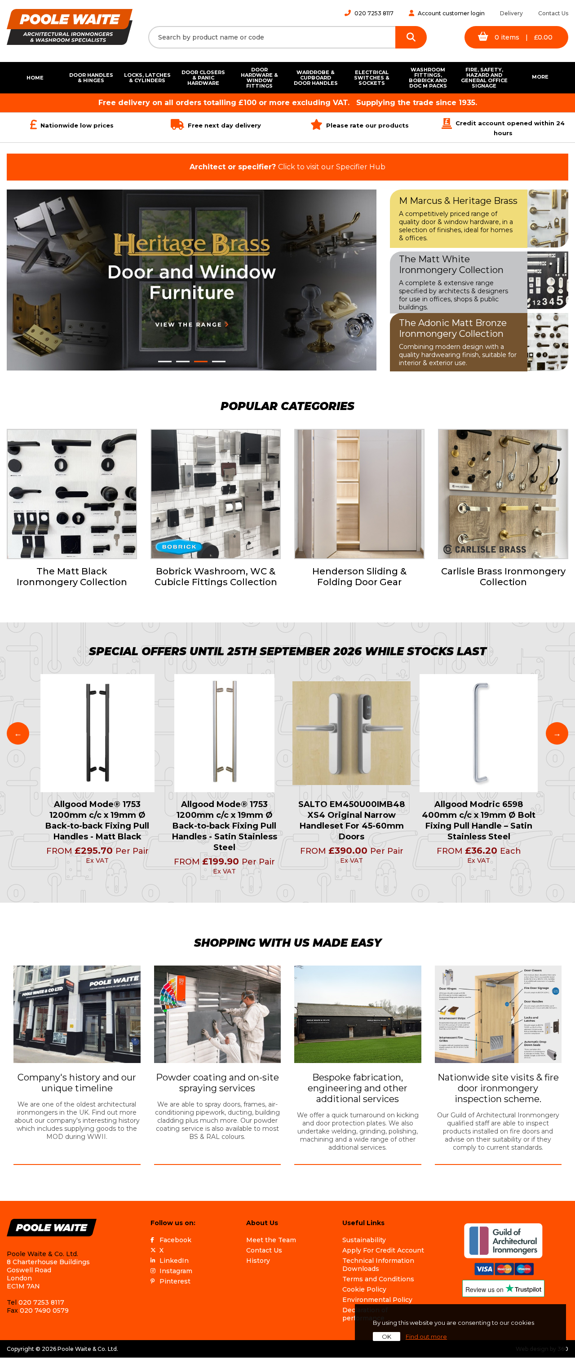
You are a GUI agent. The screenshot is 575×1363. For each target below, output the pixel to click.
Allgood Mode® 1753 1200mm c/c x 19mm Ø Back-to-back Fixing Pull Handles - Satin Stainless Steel (224, 825)
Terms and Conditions (378, 1279)
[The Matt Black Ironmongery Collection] (72, 494)
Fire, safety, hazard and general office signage (484, 77)
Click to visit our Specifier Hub (287, 167)
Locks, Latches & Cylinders (147, 78)
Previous (18, 733)
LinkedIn (174, 1261)
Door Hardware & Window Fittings (259, 77)
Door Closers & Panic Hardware (203, 77)
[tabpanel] (191, 280)
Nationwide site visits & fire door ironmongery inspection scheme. (498, 1088)
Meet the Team (271, 1240)
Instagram (175, 1271)
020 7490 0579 (44, 1310)
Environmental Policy (377, 1300)
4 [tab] (219, 362)
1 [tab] (165, 362)
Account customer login (451, 13)
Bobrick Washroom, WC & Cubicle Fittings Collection (216, 576)
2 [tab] (183, 362)
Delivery (511, 13)
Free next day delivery (224, 125)
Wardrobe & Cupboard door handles (316, 77)
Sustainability (364, 1240)
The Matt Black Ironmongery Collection (72, 576)
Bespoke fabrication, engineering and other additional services (357, 1088)
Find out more (426, 1336)
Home (35, 78)
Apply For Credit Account (383, 1250)
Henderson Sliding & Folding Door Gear (359, 576)
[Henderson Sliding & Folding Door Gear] (359, 494)
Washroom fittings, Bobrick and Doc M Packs (428, 77)
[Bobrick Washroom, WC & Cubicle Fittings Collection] (215, 494)
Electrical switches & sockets (371, 77)
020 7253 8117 (374, 13)
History (258, 1261)
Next (557, 733)
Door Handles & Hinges (91, 78)
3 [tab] (201, 362)
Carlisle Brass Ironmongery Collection (503, 576)
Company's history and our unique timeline (77, 1083)
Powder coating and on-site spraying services (217, 1083)
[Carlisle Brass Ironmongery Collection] (503, 494)
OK (386, 1336)
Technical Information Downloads (378, 1265)
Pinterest (174, 1281)
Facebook (175, 1240)
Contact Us (553, 13)
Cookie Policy (364, 1289)
